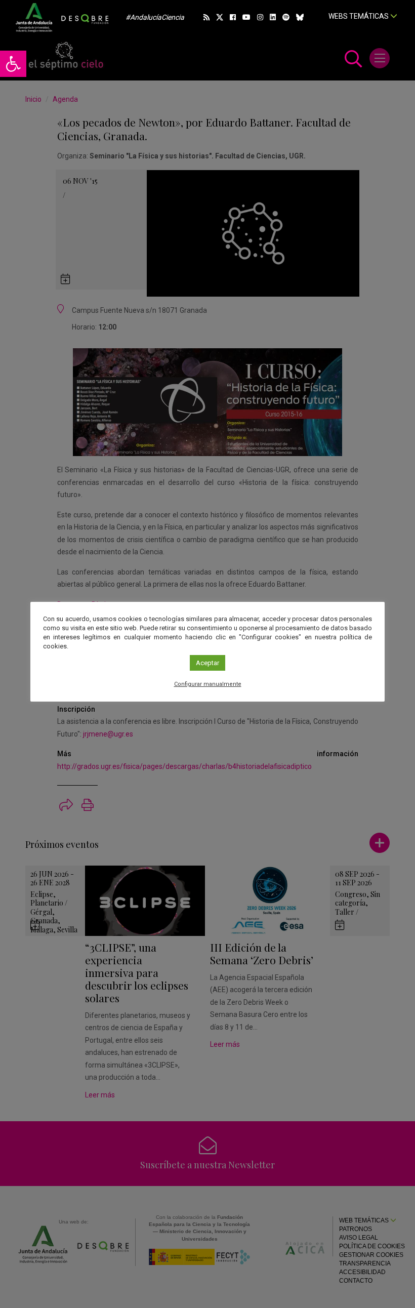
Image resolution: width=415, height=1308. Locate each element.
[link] (13, 64)
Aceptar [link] (207, 663)
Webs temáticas (359, 16)
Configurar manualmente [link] (207, 684)
